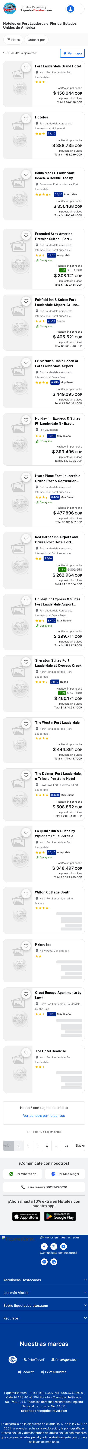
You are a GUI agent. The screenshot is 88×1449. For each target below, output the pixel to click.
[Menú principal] (75, 9)
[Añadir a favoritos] (26, 67)
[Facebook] (44, 1246)
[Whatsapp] (53, 1261)
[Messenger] (44, 1261)
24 (66, 1146)
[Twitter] (53, 1246)
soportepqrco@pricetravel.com (44, 1410)
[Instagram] (63, 1246)
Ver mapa (75, 53)
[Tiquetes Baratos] (10, 9)
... (56, 1146)
